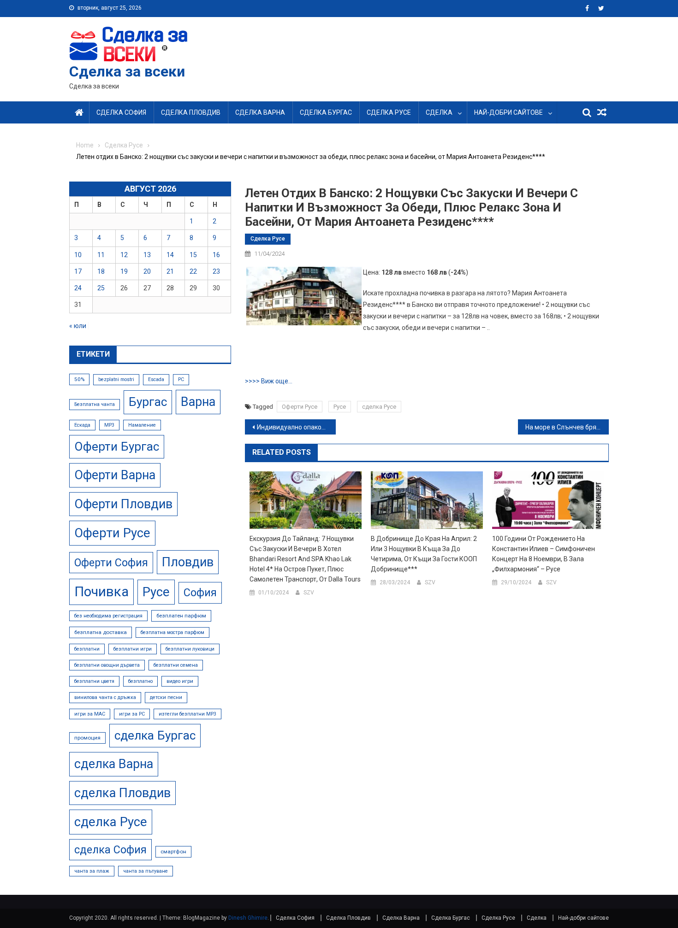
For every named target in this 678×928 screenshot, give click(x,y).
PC (181, 379)
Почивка (101, 591)
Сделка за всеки (127, 71)
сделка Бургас (155, 735)
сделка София (110, 849)
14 (170, 254)
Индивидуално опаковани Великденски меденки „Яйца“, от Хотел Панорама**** (296, 427)
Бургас (148, 402)
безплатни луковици (190, 649)
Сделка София (121, 112)
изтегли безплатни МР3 (187, 714)
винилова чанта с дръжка (105, 697)
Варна (198, 401)
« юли (77, 325)
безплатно (140, 681)
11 (101, 254)
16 (216, 254)
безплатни (87, 649)
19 (124, 271)
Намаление (142, 425)
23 (216, 271)
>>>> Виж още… (268, 381)
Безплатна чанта (94, 404)
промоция (87, 737)
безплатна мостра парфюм (172, 632)
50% (79, 379)
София (200, 592)
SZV (308, 592)
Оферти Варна (114, 475)
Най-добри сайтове (508, 112)
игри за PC (132, 714)
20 (147, 271)
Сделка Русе (389, 112)
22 (193, 271)
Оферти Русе (299, 406)
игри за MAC (89, 714)
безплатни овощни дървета (107, 665)
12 (124, 254)
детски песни (166, 697)
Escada (156, 379)
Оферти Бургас (116, 446)
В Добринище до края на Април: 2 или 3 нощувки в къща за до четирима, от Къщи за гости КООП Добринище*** (424, 554)
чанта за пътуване (145, 871)
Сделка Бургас (326, 112)
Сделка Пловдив (190, 112)
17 (78, 271)
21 (170, 271)
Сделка (439, 112)
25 (101, 288)
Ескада (82, 425)
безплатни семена (176, 665)
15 (193, 254)
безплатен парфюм (181, 615)
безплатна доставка (100, 632)
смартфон (173, 851)
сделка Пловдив (122, 793)
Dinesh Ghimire (248, 918)
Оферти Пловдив (123, 504)
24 (78, 288)
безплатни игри (132, 649)
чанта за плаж (91, 871)
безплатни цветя (94, 681)
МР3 (109, 425)
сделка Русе (379, 406)
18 (101, 271)
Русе (339, 406)
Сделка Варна (260, 112)
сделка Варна (113, 764)
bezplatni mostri (116, 379)
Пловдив (188, 562)
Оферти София (111, 562)
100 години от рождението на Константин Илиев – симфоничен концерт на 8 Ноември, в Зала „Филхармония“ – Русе (543, 554)
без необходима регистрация (108, 616)
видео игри (180, 681)
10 (78, 254)
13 (147, 254)
